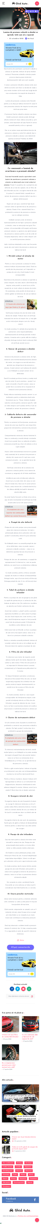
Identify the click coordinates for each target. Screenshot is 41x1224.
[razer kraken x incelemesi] (20, 1223)
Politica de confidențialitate (28, 1216)
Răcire (5, 1178)
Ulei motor (6, 1182)
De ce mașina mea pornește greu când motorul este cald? (8, 1065)
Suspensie (23, 1178)
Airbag (19, 1163)
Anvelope (29, 1163)
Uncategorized (19, 1182)
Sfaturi (13, 1178)
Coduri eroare (7, 1167)
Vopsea (29, 1182)
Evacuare (6, 1174)
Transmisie (33, 1178)
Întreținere (6, 1186)
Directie (19, 1170)
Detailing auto (7, 1170)
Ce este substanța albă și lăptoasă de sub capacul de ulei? (30, 1037)
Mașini (23, 1174)
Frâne (15, 1174)
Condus (18, 1167)
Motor (22, 940)
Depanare (28, 1167)
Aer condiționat (8, 1163)
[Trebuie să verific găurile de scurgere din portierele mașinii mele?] (6, 1150)
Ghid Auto (21, 4)
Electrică (29, 1170)
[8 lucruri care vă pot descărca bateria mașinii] (6, 1140)
